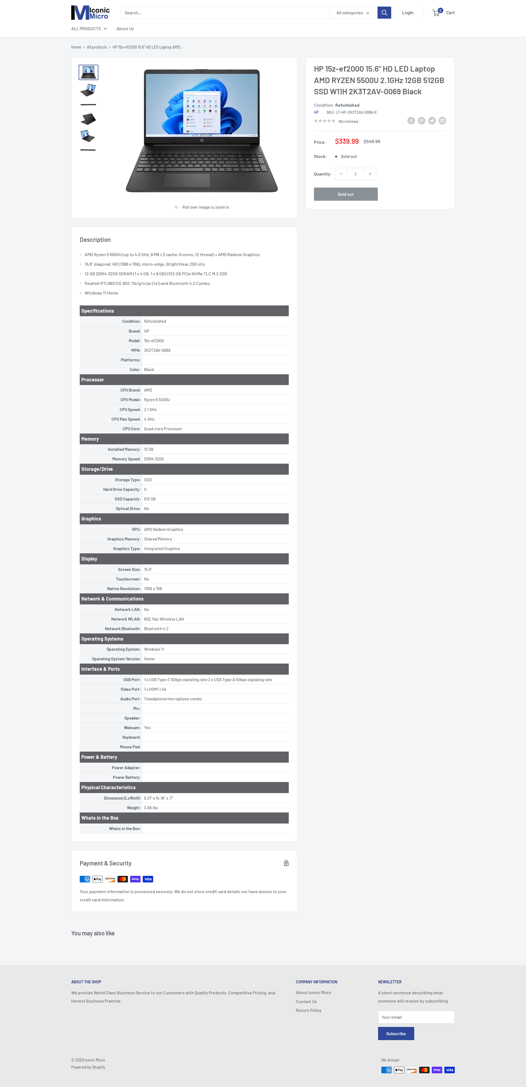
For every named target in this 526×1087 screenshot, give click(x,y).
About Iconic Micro (313, 992)
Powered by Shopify (88, 1067)
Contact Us (306, 1001)
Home (76, 47)
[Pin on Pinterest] (421, 120)
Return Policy (309, 1010)
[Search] (384, 13)
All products (97, 47)
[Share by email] (442, 120)
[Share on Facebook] (411, 120)
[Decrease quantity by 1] (341, 174)
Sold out (346, 194)
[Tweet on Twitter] (432, 120)
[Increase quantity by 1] (370, 174)
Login (407, 12)
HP (316, 112)
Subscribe (396, 1033)
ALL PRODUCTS (86, 28)
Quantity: (323, 173)
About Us (125, 28)
